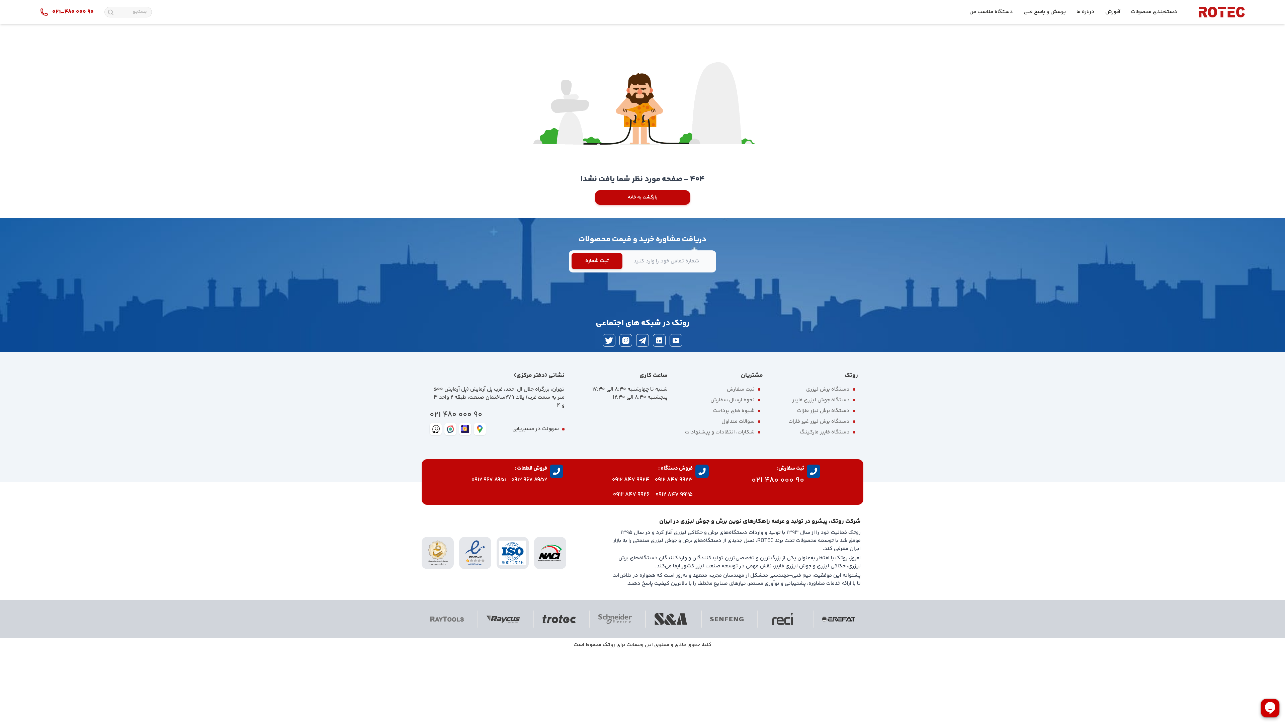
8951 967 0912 (489, 480)
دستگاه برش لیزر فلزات (823, 411)
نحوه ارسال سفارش (732, 400)
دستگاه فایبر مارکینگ (825, 432)
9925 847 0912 (674, 494)
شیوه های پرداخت (734, 411)
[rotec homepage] (1222, 12)
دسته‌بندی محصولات (1154, 12)
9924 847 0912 (631, 480)
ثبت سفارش (741, 389)
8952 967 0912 (529, 480)
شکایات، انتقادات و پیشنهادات (720, 432)
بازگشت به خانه (643, 197)
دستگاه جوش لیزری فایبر (821, 400)
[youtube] (676, 340)
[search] (110, 12)
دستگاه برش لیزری (828, 389)
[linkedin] (659, 340)
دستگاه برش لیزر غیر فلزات (819, 421)
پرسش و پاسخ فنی (1045, 12)
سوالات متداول (738, 421)
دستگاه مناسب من (991, 12)
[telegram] (642, 340)
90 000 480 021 (456, 415)
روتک (609, 645)
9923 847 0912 (674, 480)
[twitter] (609, 340)
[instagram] (625, 340)
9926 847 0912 (631, 494)
